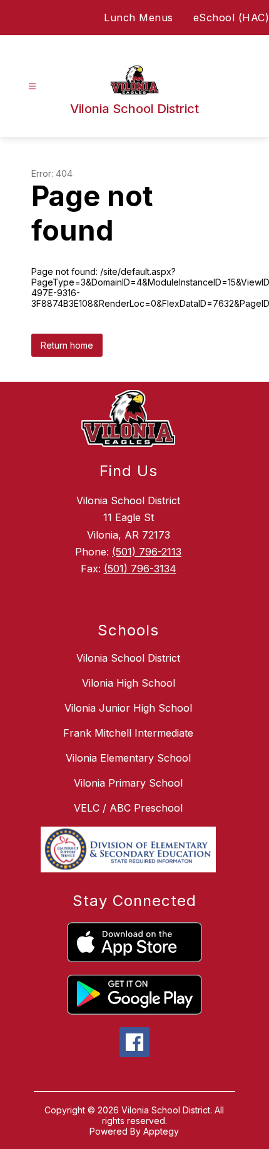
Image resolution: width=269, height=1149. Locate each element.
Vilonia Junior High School (128, 708)
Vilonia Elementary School (128, 758)
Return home (67, 345)
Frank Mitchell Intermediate (128, 733)
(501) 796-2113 (146, 551)
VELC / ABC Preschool (128, 808)
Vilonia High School (128, 683)
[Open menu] (32, 86)
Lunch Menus (138, 17)
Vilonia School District (128, 658)
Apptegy (161, 1131)
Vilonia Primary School (128, 783)
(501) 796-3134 (140, 568)
